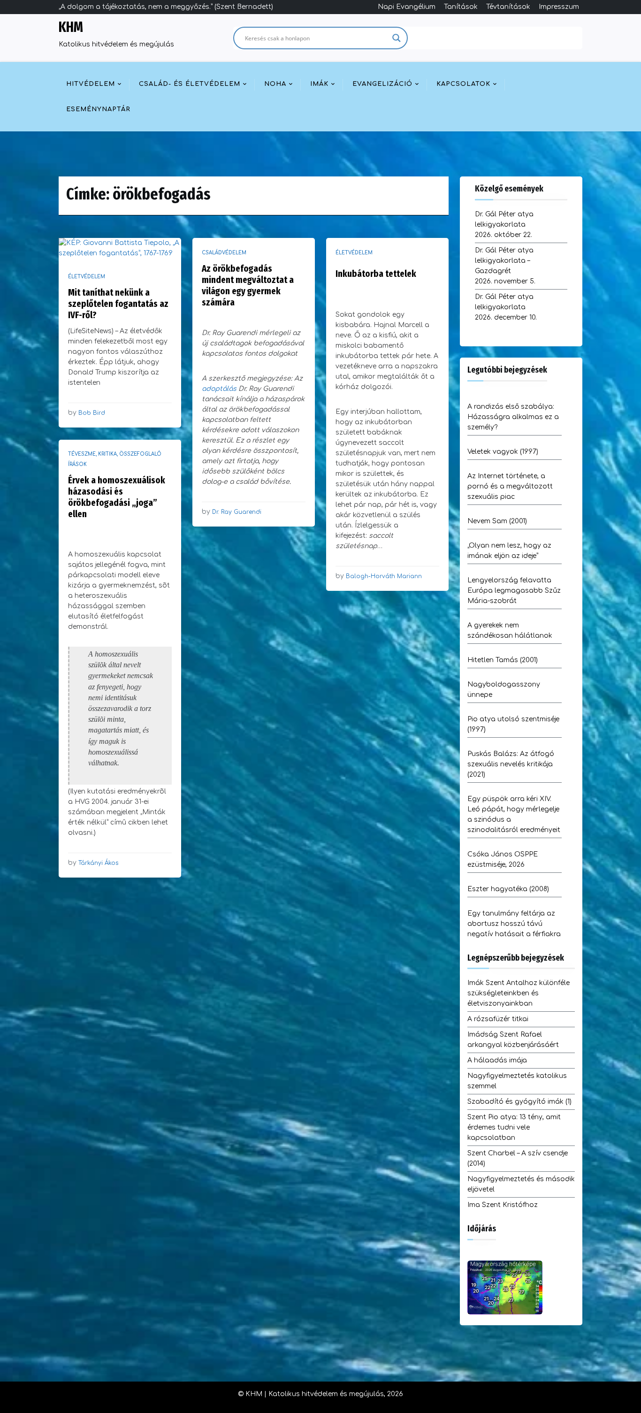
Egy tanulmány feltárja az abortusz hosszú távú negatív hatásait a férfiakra (514, 924)
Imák (319, 84)
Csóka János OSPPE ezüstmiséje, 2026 (502, 859)
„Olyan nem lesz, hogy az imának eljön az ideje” (509, 550)
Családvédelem (224, 252)
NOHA (275, 84)
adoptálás (219, 388)
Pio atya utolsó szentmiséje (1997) (513, 724)
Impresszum (559, 6)
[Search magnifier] (396, 38)
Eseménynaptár (98, 109)
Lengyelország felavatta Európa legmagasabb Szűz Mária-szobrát (514, 590)
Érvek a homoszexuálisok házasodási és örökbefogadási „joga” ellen (116, 496)
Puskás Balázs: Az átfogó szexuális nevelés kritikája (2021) (510, 764)
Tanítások (461, 6)
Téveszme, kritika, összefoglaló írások (114, 459)
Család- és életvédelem (189, 84)
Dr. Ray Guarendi (236, 512)
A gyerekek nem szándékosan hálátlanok (509, 630)
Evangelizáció (382, 84)
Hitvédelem (90, 84)
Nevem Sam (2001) (497, 521)
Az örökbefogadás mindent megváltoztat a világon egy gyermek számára (248, 285)
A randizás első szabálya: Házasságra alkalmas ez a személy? (513, 417)
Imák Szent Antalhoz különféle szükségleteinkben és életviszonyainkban (518, 993)
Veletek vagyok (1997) (502, 451)
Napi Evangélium (406, 6)
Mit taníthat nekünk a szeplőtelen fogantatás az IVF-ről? (118, 304)
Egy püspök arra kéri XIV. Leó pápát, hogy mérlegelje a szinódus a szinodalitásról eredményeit (513, 814)
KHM (71, 27)
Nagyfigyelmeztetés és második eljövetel (521, 1184)
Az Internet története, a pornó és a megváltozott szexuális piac (510, 486)
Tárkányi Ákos (98, 863)
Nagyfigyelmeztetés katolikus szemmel (517, 1081)
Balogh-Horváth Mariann (384, 576)
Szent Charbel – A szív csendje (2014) (517, 1158)
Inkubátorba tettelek (376, 273)
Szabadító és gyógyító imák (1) (519, 1101)
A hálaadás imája (497, 1060)
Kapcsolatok (463, 84)
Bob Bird (91, 413)
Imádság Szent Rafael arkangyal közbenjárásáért (513, 1039)
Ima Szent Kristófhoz (502, 1204)
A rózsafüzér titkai (497, 1019)
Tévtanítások (508, 6)
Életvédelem (86, 276)
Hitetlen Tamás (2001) (502, 660)
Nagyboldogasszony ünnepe (503, 689)
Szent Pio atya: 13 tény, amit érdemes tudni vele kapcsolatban (514, 1127)
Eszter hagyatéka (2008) (508, 889)
